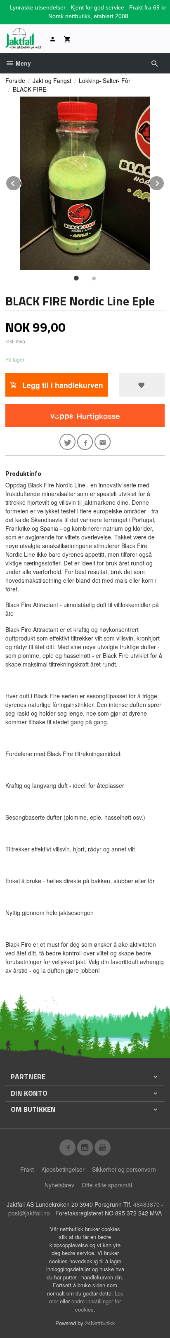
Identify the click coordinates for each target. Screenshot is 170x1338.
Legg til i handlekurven (61, 385)
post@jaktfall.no (29, 1213)
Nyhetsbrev (59, 1185)
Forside (15, 80)
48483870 (146, 1204)
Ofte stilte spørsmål (107, 1185)
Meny (22, 63)
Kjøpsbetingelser (63, 1169)
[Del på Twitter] (67, 442)
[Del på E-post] (102, 442)
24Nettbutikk (100, 1323)
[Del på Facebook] (85, 442)
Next (164, 181)
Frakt (27, 1169)
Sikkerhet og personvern (124, 1169)
